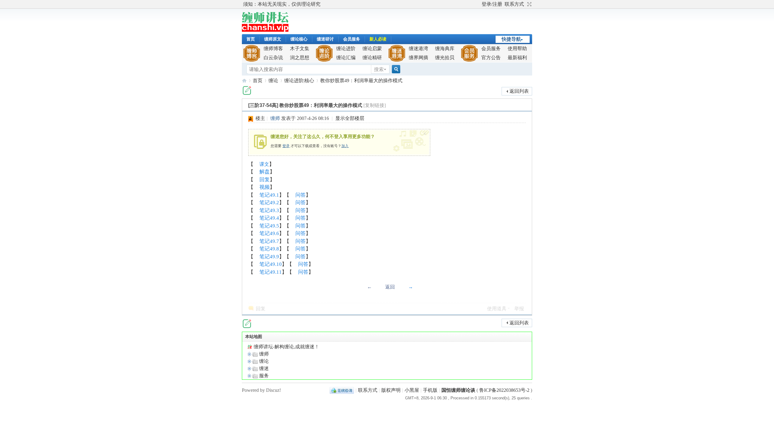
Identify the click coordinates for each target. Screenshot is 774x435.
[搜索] (395, 69)
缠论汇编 (346, 57)
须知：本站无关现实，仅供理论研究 (281, 4)
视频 (264, 187)
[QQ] (342, 390)
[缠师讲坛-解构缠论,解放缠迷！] (265, 30)
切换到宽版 (528, 4)
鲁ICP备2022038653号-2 (504, 390)
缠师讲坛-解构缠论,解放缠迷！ (244, 80)
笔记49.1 (269, 195)
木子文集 (299, 48)
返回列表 (519, 91)
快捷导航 (511, 39)
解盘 (264, 172)
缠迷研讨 (325, 39)
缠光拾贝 (444, 57)
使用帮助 (517, 48)
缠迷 (263, 368)
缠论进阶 (346, 48)
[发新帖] (247, 90)
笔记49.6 (269, 233)
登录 (286, 146)
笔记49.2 (269, 202)
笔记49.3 (269, 210)
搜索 (379, 69)
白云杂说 (273, 57)
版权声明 (391, 390)
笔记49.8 (269, 249)
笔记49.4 (269, 218)
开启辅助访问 (478, 4)
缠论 (273, 80)
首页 (250, 39)
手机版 (430, 390)
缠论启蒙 (372, 48)
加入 (345, 146)
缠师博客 (273, 48)
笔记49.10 (270, 264)
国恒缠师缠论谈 (458, 390)
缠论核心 (299, 39)
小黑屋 (412, 390)
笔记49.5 (269, 226)
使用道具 (496, 308)
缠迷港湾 (418, 48)
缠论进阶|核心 (299, 80)
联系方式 (514, 4)
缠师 (275, 118)
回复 (264, 179)
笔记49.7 (269, 241)
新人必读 (377, 39)
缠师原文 (272, 39)
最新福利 (517, 57)
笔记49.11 (270, 272)
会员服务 (351, 39)
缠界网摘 (418, 57)
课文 (264, 164)
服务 (263, 375)
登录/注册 (492, 4)
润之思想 (299, 57)
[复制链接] (374, 105)
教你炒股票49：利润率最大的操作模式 (361, 80)
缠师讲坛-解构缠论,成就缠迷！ (285, 346)
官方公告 (491, 57)
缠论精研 (372, 57)
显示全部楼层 (349, 118)
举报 (519, 308)
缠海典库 (444, 48)
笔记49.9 (269, 256)
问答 (300, 195)
